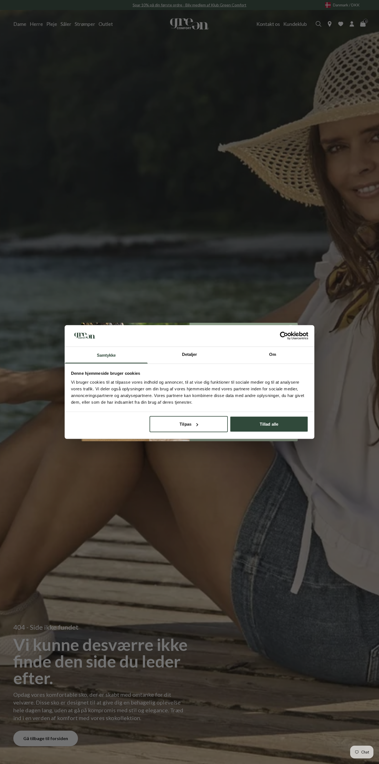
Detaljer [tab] (189, 354)
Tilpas (185, 424)
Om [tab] (272, 354)
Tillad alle (269, 424)
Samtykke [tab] (106, 355)
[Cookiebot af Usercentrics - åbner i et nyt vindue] (284, 336)
